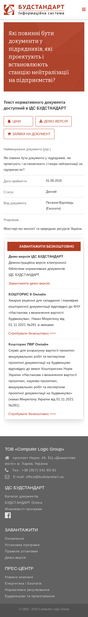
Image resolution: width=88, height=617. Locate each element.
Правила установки (21, 551)
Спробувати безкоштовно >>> (31, 333)
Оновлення (14, 538)
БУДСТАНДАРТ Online (23, 503)
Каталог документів (21, 496)
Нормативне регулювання (27, 590)
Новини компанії (19, 577)
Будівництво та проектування (30, 596)
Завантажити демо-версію (28, 283)
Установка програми (22, 545)
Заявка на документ (31, 134)
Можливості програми (23, 509)
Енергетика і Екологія (23, 583)
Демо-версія (56, 121)
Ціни (16, 121)
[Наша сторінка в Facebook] (8, 516)
